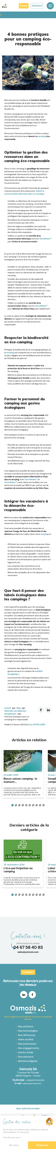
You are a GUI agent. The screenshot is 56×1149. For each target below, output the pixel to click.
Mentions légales (27, 1061)
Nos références (26, 1035)
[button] (12, 805)
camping (42, 136)
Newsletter (28, 972)
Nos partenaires (27, 1043)
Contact (23, 5)
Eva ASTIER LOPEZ (37, 724)
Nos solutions (25, 1026)
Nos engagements (28, 1048)
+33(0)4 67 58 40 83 (35, 1080)
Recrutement (25, 1056)
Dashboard (37, 5)
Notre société (25, 1039)
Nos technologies (28, 1030)
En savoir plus (23, 1132)
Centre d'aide (25, 1052)
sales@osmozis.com (28, 952)
